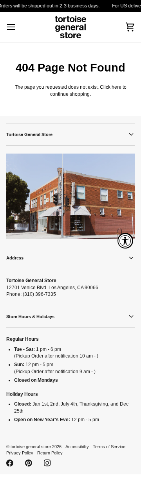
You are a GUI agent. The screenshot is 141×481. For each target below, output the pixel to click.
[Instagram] (47, 463)
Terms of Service (109, 446)
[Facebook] (9, 463)
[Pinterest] (28, 463)
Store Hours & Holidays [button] (30, 316)
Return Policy (50, 453)
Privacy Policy (19, 453)
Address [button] (15, 258)
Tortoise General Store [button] (29, 134)
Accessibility (77, 446)
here (116, 86)
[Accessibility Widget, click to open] (125, 241)
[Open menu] (18, 27)
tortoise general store (31, 446)
